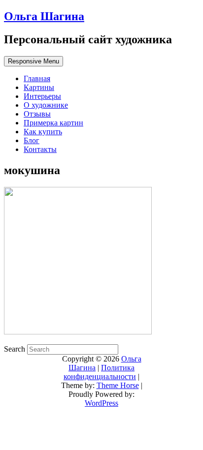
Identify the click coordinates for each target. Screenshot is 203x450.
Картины (39, 87)
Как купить (43, 131)
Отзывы (37, 114)
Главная (37, 78)
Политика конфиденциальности (100, 372)
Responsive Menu (33, 61)
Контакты (40, 149)
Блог (31, 140)
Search (15, 349)
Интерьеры (42, 96)
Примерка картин (53, 123)
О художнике (46, 105)
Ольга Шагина (44, 16)
